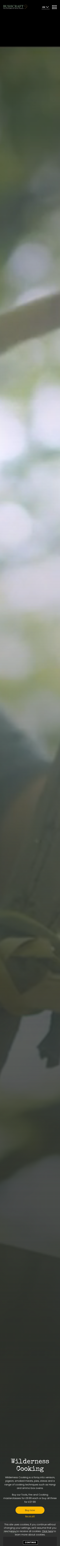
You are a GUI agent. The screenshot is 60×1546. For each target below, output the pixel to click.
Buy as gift (30, 1516)
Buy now (30, 1510)
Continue (30, 1542)
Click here (47, 1531)
